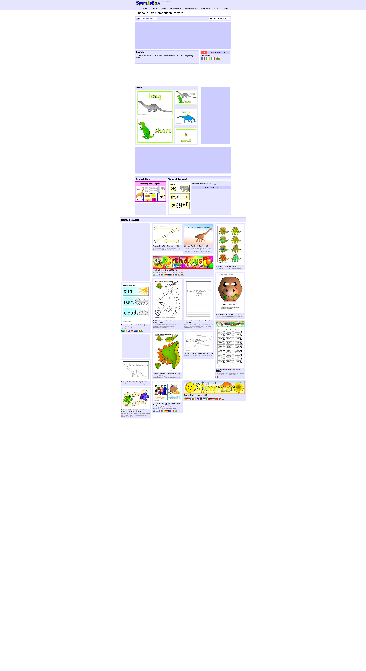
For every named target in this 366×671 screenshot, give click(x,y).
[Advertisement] (183, 35)
